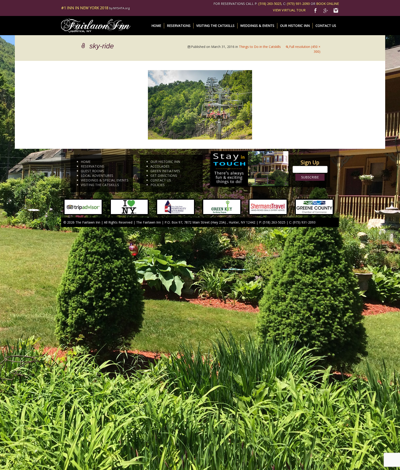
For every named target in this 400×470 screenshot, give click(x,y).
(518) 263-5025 (269, 3)
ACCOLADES (159, 166)
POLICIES (157, 185)
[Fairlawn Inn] (96, 25)
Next (312, 87)
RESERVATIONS (92, 166)
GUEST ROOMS (92, 171)
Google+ (326, 10)
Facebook (317, 10)
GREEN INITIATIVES (165, 171)
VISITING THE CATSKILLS (100, 185)
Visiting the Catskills (215, 25)
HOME (86, 161)
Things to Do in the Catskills (260, 46)
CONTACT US (160, 180)
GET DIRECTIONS (163, 175)
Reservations (179, 25)
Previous (91, 87)
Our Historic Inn (295, 25)
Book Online (327, 3)
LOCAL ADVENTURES (97, 175)
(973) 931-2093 (298, 3)
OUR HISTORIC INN (165, 161)
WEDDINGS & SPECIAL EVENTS (104, 180)
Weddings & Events (257, 25)
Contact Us (326, 25)
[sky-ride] (200, 104)
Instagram (336, 10)
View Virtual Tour (289, 10)
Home (156, 25)
